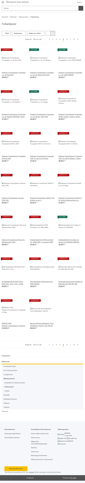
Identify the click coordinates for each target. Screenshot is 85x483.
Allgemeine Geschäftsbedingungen (39, 443)
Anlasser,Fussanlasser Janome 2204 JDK (13, 199)
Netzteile (7, 395)
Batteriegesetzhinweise (39, 455)
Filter (7, 33)
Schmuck (5, 411)
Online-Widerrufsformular (40, 433)
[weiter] (81, 39)
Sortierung (18, 33)
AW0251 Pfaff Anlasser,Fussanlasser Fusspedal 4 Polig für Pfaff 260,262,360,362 (13, 325)
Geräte (6, 391)
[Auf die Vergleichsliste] (17, 50)
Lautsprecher (8, 374)
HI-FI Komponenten (10, 370)
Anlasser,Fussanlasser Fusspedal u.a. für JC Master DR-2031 (42, 74)
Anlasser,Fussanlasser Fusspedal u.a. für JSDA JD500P (70, 74)
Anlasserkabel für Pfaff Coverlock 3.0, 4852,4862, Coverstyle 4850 (41, 241)
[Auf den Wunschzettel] (22, 50)
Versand (31, 472)
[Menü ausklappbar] (3, 1)
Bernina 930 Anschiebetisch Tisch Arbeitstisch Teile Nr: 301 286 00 (42, 325)
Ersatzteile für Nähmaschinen (14, 383)
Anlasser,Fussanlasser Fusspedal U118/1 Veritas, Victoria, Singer (70, 115)
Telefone (7, 403)
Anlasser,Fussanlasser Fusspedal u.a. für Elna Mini (13, 74)
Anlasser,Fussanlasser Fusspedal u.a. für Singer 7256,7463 (42, 115)
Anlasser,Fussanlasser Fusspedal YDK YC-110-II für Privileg (42, 157)
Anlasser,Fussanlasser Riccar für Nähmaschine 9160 (13, 241)
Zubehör (7, 407)
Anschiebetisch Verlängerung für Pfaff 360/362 (41, 283)
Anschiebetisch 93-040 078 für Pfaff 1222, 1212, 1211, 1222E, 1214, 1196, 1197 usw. (13, 283)
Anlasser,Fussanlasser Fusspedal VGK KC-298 (13, 157)
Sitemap (34, 447)
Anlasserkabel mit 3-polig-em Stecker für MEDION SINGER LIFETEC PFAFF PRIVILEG (68, 241)
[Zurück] (45, 39)
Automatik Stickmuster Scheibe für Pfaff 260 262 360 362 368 (70, 283)
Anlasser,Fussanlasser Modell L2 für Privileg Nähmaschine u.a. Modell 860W (70, 199)
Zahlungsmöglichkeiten (12, 433)
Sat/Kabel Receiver (10, 399)
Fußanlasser (9, 387)
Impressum (35, 451)
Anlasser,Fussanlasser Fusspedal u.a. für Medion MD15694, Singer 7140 (13, 115)
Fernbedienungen (10, 366)
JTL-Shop (73, 478)
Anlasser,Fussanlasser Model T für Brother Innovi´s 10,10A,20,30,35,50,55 (42, 199)
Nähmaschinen (9, 378)
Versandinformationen (12, 437)
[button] (65, 2)
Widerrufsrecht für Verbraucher (42, 459)
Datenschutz (35, 437)
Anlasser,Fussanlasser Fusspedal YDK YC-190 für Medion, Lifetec (70, 157)
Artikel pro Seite (35, 33)
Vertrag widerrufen (16, 469)
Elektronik (5, 361)
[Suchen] (80, 8)
